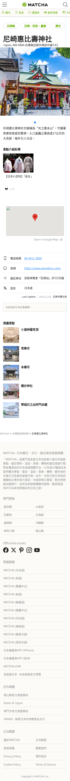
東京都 (8, 507)
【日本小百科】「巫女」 (19, 176)
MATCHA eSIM (12, 666)
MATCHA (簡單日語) (16, 634)
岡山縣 (40, 531)
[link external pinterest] (22, 551)
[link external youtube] (37, 551)
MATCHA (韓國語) (14, 602)
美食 (21, 12)
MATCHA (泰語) (13, 594)
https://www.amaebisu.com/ (42, 268)
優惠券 (35, 12)
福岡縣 (8, 523)
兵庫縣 (11, 26)
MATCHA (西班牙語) (16, 642)
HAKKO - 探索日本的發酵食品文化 (24, 719)
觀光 (7, 12)
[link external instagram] (29, 551)
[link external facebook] (6, 551)
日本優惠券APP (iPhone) (19, 650)
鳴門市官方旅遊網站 (16, 711)
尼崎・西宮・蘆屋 (35, 26)
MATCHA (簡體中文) (16, 610)
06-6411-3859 (33, 258)
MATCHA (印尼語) (14, 618)
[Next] (64, 81)
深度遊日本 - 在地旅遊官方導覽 (22, 674)
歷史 (58, 26)
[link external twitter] (14, 551)
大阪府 (40, 507)
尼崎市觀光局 (60, 296)
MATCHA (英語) (13, 578)
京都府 (8, 515)
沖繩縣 (40, 523)
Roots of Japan (13, 703)
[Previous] (5, 81)
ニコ (12, 189)
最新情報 (53, 12)
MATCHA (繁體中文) (16, 586)
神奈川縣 (9, 531)
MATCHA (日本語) (14, 570)
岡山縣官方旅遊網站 (16, 695)
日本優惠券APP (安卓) (17, 658)
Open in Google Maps (46, 239)
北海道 (40, 515)
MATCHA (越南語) (14, 626)
